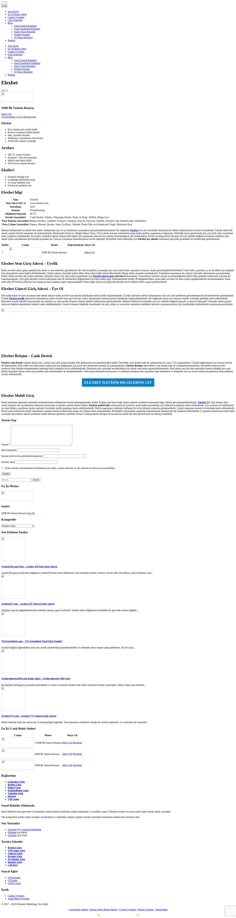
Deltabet (12, 832)
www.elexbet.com (26, 117)
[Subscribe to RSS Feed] (14, 883)
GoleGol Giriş (15, 853)
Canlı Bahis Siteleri (78, 909)
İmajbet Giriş (15, 862)
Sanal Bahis (162, 909)
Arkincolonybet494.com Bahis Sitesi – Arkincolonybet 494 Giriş (35, 678)
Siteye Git (6, 114)
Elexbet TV (204, 402)
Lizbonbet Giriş (16, 781)
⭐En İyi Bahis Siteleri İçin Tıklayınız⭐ (118, 915)
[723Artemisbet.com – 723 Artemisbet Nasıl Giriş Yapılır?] (13, 635)
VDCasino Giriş (16, 850)
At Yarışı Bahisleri (23, 37)
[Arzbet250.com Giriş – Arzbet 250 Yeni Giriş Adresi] (13, 560)
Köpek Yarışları (22, 34)
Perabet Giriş (15, 856)
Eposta (21, 456)
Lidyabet (12, 829)
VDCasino (13, 799)
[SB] (4, 6)
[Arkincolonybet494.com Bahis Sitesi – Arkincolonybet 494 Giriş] (13, 672)
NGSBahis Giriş (16, 859)
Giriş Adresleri (15, 20)
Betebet (12, 796)
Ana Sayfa (13, 11)
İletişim (11, 40)
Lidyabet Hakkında (31, 829)
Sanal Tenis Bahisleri (24, 31)
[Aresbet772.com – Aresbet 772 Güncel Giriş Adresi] (13, 709)
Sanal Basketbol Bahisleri (27, 28)
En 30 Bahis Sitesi (17, 14)
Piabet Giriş (14, 787)
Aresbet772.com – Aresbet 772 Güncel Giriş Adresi (28, 716)
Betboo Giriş (14, 784)
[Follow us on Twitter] (12, 880)
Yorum (5, 444)
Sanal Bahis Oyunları (18, 898)
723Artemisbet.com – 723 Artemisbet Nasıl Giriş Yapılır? (31, 641)
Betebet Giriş (15, 847)
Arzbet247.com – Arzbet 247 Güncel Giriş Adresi (27, 603)
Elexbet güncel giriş (103, 276)
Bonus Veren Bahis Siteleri (103, 909)
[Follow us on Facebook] (14, 877)
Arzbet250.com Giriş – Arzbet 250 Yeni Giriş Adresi (29, 566)
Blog (10, 23)
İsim (9, 450)
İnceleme (77, 742)
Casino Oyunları (16, 17)
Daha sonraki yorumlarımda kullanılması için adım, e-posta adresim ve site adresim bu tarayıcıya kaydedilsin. (60, 468)
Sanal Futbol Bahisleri (25, 26)
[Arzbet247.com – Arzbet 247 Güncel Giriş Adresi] (13, 597)
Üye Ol (31, 513)
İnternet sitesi (8, 462)
